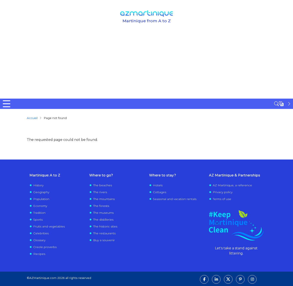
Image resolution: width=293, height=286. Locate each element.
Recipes (39, 254)
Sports (38, 219)
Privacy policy (223, 192)
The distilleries (103, 219)
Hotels (158, 185)
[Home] (146, 13)
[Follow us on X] (228, 279)
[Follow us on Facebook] (204, 279)
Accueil (32, 118)
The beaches (102, 185)
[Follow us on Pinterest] (240, 279)
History (38, 185)
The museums (103, 212)
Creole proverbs (45, 247)
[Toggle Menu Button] (6, 104)
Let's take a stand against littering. (236, 250)
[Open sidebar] (282, 103)
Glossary (39, 240)
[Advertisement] (146, 66)
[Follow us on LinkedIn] (216, 279)
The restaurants (104, 233)
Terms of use (222, 199)
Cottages (159, 192)
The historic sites (105, 226)
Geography (41, 192)
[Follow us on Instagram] (252, 279)
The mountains (104, 199)
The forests (101, 206)
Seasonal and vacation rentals (174, 199)
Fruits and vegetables (49, 226)
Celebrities (41, 233)
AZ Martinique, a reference (232, 185)
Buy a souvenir (104, 240)
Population (41, 199)
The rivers (100, 192)
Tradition (39, 212)
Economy (40, 206)
